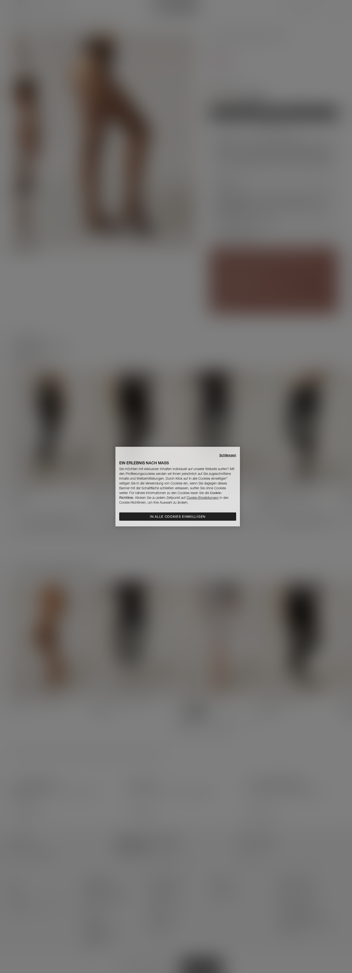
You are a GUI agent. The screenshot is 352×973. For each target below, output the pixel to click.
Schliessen (227, 455)
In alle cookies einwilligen (177, 516)
